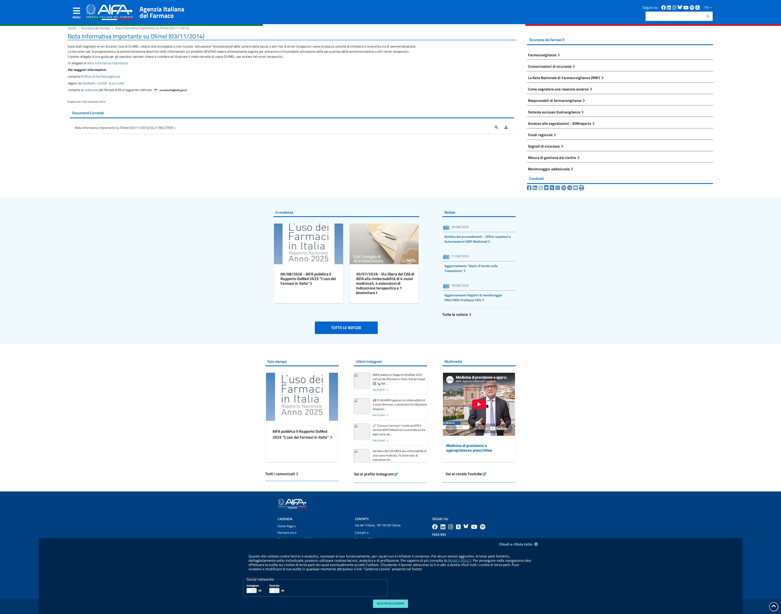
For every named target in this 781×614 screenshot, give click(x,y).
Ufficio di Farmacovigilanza (101, 76)
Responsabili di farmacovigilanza (555, 100)
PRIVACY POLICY (459, 560)
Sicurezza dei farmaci (95, 28)
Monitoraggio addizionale (549, 169)
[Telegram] (569, 188)
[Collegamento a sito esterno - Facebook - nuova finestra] (664, 7)
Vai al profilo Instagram (376, 474)
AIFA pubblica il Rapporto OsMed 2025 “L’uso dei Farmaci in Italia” (301, 434)
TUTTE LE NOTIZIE (346, 327)
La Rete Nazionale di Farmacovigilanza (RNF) (564, 77)
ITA (706, 7)
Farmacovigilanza (542, 55)
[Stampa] (581, 188)
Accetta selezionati (390, 603)
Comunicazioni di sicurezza (550, 66)
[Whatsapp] (557, 188)
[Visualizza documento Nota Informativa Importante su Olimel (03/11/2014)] (499, 127)
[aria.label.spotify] (482, 527)
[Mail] (575, 188)
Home (72, 28)
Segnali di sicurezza (544, 146)
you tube (117, 83)
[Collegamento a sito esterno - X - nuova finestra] (697, 7)
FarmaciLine (286, 532)
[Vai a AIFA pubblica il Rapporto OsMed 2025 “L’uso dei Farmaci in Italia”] (302, 396)
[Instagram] (540, 188)
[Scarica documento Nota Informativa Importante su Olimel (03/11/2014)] (509, 127)
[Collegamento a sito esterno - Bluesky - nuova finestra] (680, 7)
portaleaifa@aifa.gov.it (173, 90)
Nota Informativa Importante (107, 63)
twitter (102, 83)
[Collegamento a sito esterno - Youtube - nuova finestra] (686, 7)
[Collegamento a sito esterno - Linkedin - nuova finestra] (669, 7)
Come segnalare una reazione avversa (559, 89)
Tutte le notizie (455, 314)
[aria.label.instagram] (451, 527)
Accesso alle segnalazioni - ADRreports (560, 123)
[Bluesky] (547, 188)
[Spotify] (563, 188)
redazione (91, 89)
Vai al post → (380, 389)
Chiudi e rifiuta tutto (516, 544)
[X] (552, 188)
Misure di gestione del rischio (552, 157)
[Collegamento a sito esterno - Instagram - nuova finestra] (674, 7)
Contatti (361, 532)
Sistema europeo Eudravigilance (554, 112)
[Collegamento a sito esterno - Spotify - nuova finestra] (692, 7)
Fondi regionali (540, 135)
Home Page (286, 526)
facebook (88, 83)
